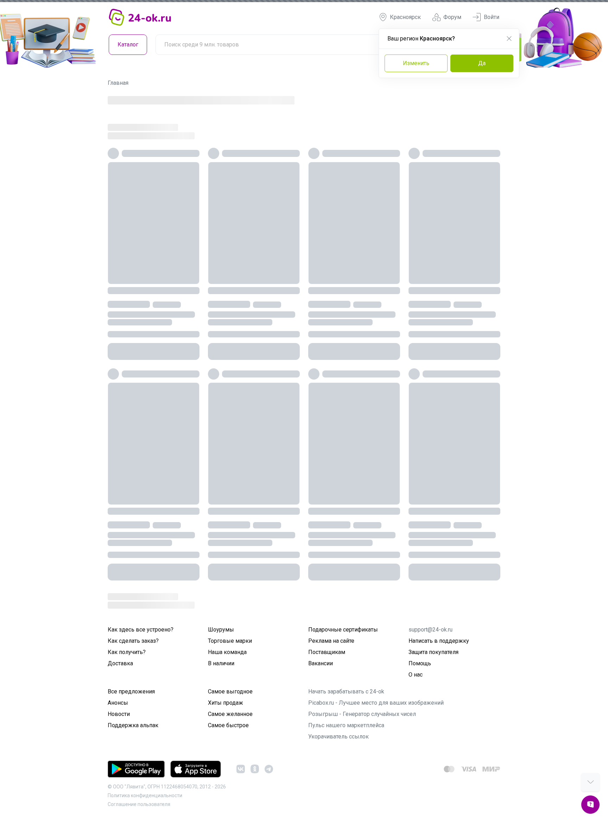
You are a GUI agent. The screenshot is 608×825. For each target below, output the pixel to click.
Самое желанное (230, 714)
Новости (119, 714)
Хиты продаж (225, 702)
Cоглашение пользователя (139, 804)
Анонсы (118, 702)
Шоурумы (221, 629)
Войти (491, 17)
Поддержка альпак (133, 725)
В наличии (221, 663)
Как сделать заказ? (133, 640)
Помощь (419, 663)
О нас (415, 674)
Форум (452, 17)
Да (482, 63)
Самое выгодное (230, 691)
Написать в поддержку (438, 640)
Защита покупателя (433, 652)
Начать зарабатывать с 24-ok (346, 691)
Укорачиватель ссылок (338, 736)
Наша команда (227, 652)
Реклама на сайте (331, 640)
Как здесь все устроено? (140, 629)
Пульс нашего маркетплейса (346, 725)
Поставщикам (326, 652)
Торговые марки (230, 640)
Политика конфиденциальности (145, 795)
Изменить (416, 63)
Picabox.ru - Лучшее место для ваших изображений (376, 702)
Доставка (120, 663)
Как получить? (127, 652)
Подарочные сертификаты (343, 629)
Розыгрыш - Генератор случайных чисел (362, 714)
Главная (118, 83)
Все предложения (131, 691)
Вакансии (320, 663)
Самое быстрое (228, 725)
